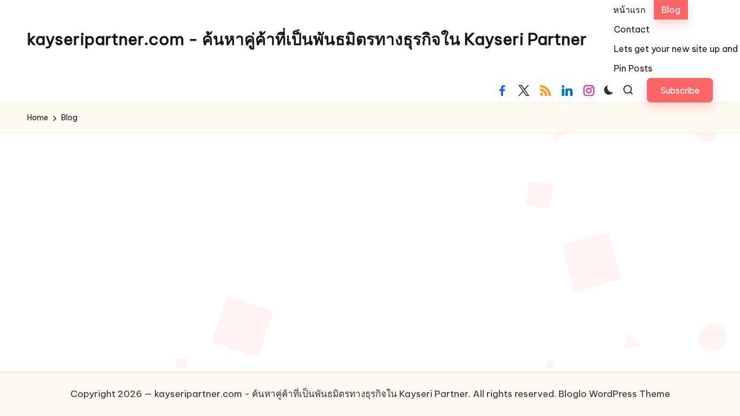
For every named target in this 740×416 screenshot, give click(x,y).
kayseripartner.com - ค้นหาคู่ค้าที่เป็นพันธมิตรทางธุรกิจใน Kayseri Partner (307, 39)
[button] (680, 90)
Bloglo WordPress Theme (614, 394)
